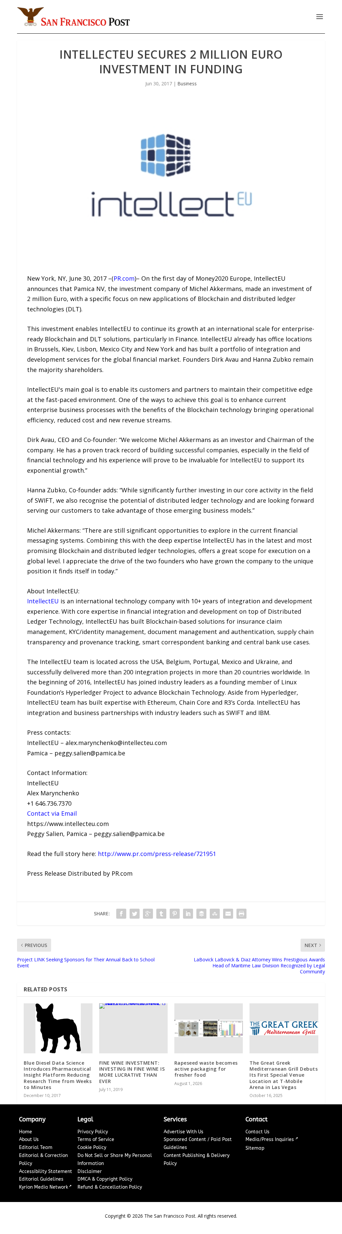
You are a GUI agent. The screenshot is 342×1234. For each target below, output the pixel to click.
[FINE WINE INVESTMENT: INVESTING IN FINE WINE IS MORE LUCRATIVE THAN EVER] (133, 1028)
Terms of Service (95, 1139)
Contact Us (257, 1132)
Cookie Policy (91, 1147)
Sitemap (255, 1148)
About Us (29, 1139)
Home (25, 1132)
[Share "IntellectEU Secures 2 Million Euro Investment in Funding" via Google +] (148, 913)
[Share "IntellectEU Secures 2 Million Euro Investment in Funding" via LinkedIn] (188, 913)
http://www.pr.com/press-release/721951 (157, 854)
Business (187, 83)
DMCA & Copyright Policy (104, 1179)
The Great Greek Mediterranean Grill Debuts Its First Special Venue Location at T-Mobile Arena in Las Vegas (283, 1075)
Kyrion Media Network (43, 1187)
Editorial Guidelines (41, 1179)
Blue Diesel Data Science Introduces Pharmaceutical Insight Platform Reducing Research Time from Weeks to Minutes (58, 1075)
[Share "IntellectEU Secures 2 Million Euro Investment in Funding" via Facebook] (121, 913)
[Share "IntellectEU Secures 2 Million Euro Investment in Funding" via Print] (241, 913)
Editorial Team (35, 1147)
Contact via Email (52, 813)
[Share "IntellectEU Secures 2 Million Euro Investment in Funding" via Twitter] (134, 913)
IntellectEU (43, 601)
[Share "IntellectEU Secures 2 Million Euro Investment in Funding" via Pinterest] (174, 913)
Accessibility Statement (45, 1171)
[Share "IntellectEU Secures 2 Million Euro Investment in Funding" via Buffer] (201, 913)
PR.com (124, 278)
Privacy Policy (92, 1132)
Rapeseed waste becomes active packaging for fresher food (206, 1069)
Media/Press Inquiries (270, 1139)
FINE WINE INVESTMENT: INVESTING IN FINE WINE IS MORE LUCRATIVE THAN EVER (132, 1072)
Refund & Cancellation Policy (109, 1187)
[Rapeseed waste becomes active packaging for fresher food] (208, 1028)
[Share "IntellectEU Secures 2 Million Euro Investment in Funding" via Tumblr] (161, 913)
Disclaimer (89, 1171)
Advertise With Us (183, 1132)
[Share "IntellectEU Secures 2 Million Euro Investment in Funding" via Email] (228, 913)
